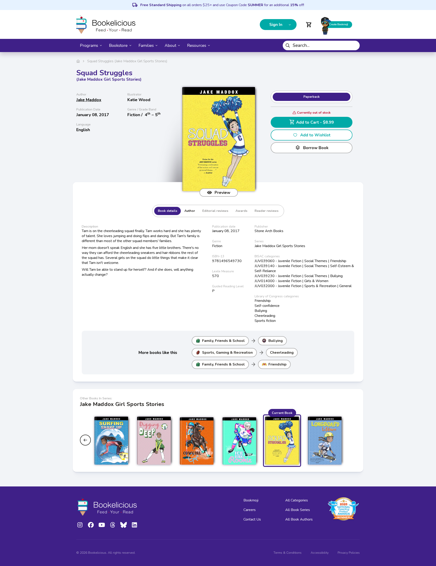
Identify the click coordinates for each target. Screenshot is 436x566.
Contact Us (252, 519)
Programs (89, 45)
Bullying (275, 340)
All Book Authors (299, 519)
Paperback (311, 97)
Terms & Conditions (287, 553)
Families (146, 45)
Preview (222, 192)
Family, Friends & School (223, 340)
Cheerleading (282, 352)
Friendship (277, 364)
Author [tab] (189, 211)
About (170, 45)
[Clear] (354, 45)
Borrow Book (311, 148)
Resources (196, 45)
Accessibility (320, 553)
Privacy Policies (349, 553)
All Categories (296, 500)
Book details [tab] (167, 211)
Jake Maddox (88, 100)
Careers (249, 509)
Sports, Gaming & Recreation (227, 352)
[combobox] (321, 45)
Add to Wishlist (315, 135)
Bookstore (118, 45)
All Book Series (297, 509)
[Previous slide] (85, 440)
